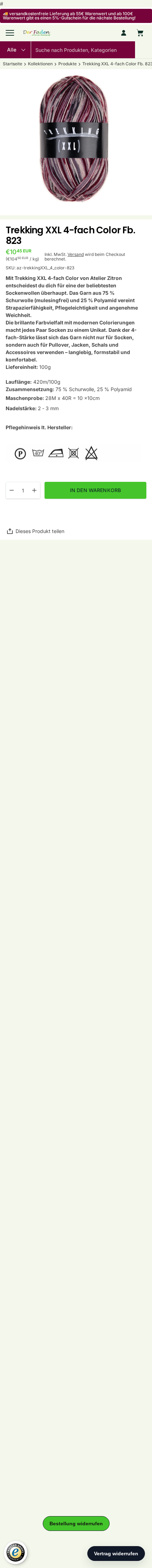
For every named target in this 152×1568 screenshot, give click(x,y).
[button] (143, 49)
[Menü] (10, 32)
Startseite (12, 63)
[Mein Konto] (123, 32)
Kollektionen (40, 63)
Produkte (67, 63)
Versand (76, 254)
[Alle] (15, 49)
